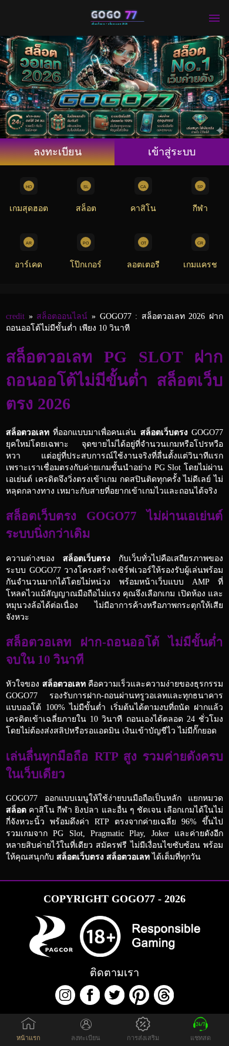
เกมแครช (200, 264)
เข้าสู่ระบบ (172, 152)
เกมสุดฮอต (28, 208)
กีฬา (200, 208)
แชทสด (200, 1037)
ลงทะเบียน (57, 152)
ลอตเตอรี (143, 264)
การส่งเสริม (143, 1037)
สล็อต (86, 208)
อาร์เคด (28, 264)
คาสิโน (143, 208)
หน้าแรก (28, 1037)
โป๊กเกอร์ (86, 264)
